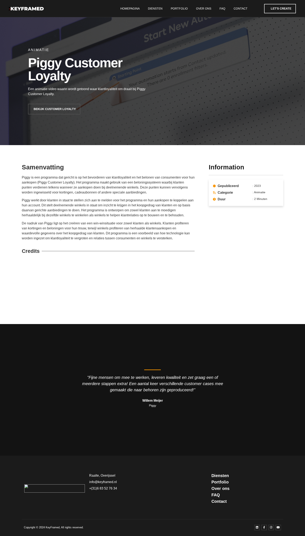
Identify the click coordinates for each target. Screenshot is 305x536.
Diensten (155, 8)
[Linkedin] (257, 527)
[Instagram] (271, 527)
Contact (241, 8)
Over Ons (203, 8)
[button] (55, 397)
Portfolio (179, 8)
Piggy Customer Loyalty (75, 69)
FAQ (222, 8)
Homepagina (130, 8)
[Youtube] (278, 527)
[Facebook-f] (264, 527)
